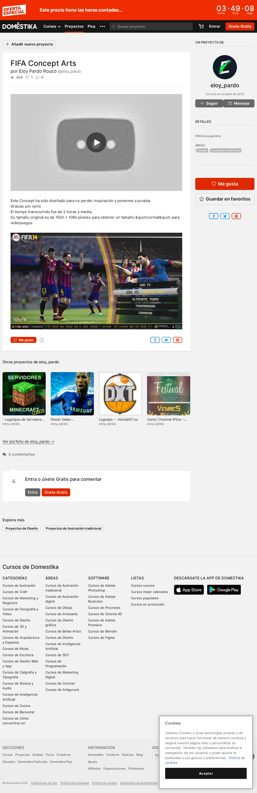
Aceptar (206, 773)
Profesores (136, 768)
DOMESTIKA (20, 26)
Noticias (128, 755)
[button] (102, 26)
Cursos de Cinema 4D (105, 614)
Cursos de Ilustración (19, 585)
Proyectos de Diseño (22, 528)
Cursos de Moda (15, 649)
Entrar (214, 26)
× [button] (252, 9)
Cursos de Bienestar (18, 712)
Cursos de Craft (15, 592)
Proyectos (74, 26)
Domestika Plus (61, 762)
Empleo (38, 755)
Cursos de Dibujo (58, 608)
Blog (139, 755)
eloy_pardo (49, 362)
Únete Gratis (56, 492)
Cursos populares (145, 598)
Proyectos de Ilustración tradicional (73, 528)
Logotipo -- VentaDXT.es (118, 419)
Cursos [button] (50, 26)
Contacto (112, 755)
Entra (33, 492)
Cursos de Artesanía (61, 614)
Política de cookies (104, 783)
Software (98, 578)
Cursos (8, 755)
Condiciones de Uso (44, 783)
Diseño (202, 150)
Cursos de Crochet (60, 683)
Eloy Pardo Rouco (50, 71)
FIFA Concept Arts (208, 136)
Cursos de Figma (101, 638)
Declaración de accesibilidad (139, 783)
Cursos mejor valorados (149, 592)
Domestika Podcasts (32, 762)
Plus (91, 26)
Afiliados (94, 768)
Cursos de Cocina (16, 706)
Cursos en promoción (148, 604)
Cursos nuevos (143, 585)
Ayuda (92, 762)
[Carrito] (201, 26)
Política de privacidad (74, 783)
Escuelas (9, 762)
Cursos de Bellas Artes (63, 631)
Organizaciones (114, 768)
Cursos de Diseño (16, 620)
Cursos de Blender (102, 631)
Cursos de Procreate (104, 608)
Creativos (64, 755)
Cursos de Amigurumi (62, 690)
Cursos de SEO (57, 655)
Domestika (95, 755)
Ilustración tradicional (226, 150)
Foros (50, 755)
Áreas (51, 578)
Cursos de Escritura (18, 655)
